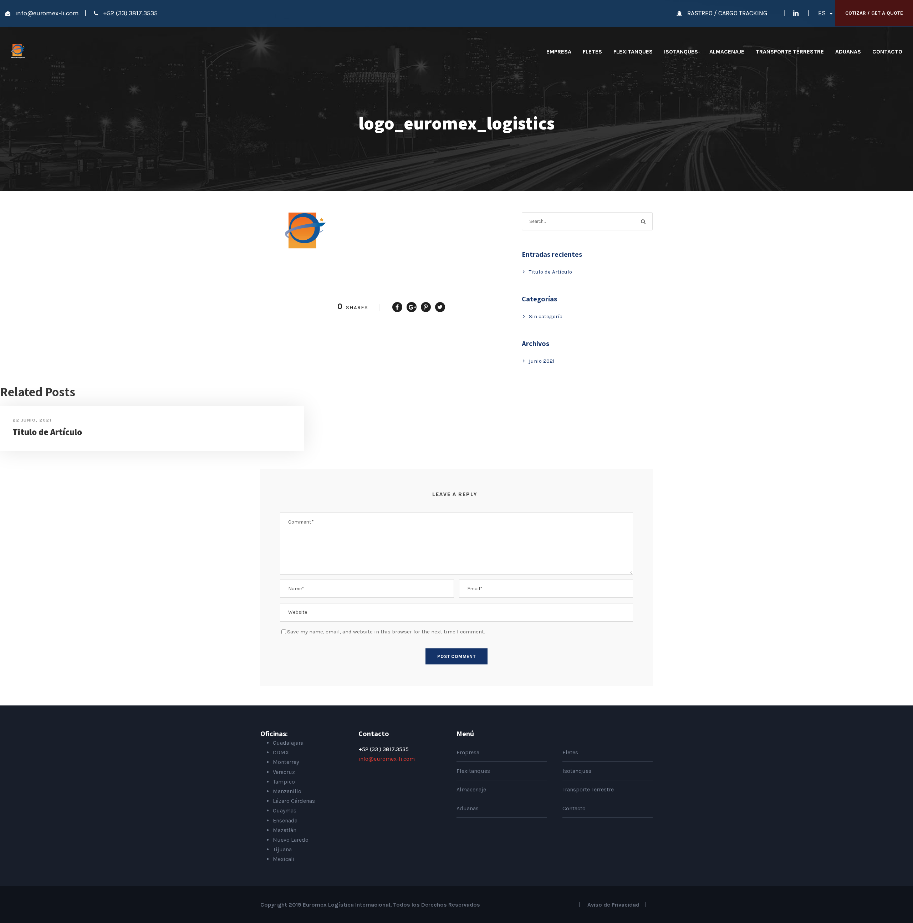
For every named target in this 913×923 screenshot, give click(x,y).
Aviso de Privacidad (613, 904)
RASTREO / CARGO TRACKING (728, 13)
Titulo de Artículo (550, 272)
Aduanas (848, 51)
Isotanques (681, 51)
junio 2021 (542, 361)
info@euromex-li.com (47, 13)
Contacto (887, 51)
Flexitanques (633, 51)
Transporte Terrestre (790, 51)
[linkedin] (796, 13)
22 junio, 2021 (31, 420)
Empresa (558, 51)
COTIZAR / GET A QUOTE (874, 13)
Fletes (592, 51)
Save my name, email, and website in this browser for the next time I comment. (386, 631)
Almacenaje (726, 51)
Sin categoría (545, 316)
